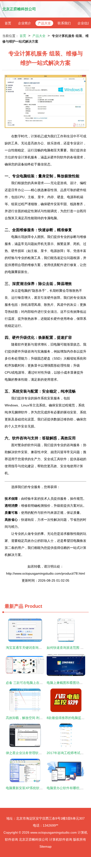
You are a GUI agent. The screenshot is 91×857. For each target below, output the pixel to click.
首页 (8, 23)
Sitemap (45, 846)
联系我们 (64, 23)
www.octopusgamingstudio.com (53, 832)
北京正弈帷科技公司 (19, 9)
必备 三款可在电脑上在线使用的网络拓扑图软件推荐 (44, 683)
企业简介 (24, 23)
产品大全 (44, 23)
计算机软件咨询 (60, 839)
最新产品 (14, 606)
